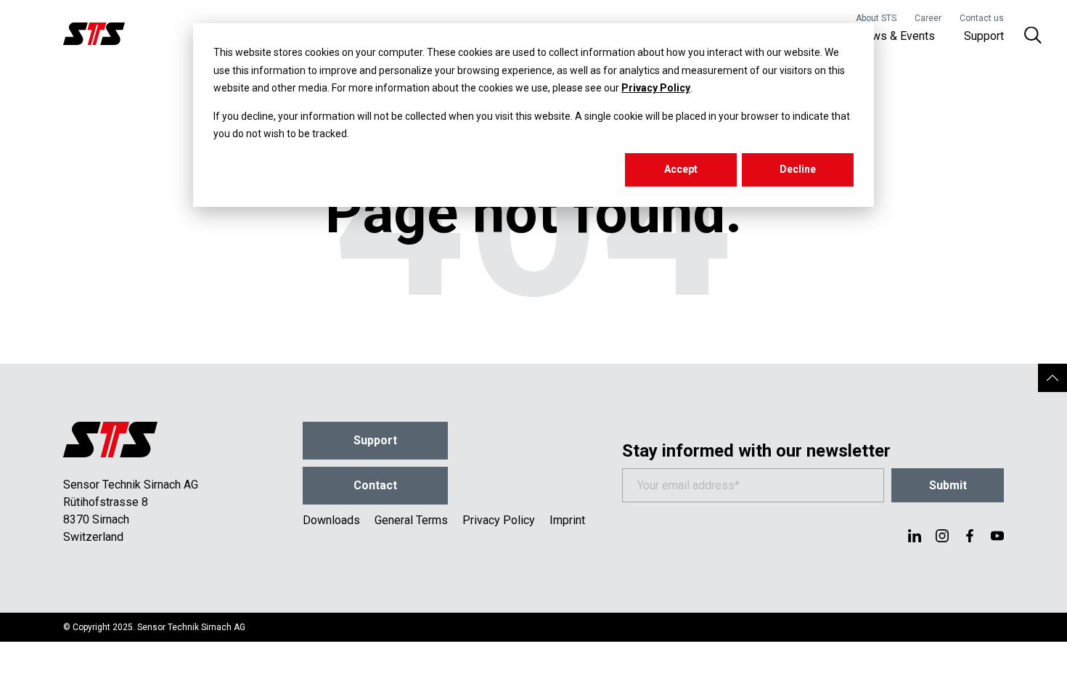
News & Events (896, 36)
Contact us (982, 18)
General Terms (411, 520)
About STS (876, 18)
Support (984, 36)
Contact (375, 485)
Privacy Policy (655, 88)
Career (928, 18)
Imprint (567, 520)
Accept (681, 169)
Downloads (331, 520)
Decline (798, 169)
